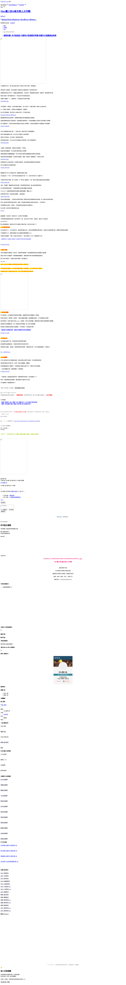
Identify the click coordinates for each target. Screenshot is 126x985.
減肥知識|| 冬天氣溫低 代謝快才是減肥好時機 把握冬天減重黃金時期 (30, 35)
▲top (2, 499)
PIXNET (52, 964)
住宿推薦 (3, 765)
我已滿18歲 (3, 982)
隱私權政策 (71, 964)
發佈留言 (3, 511)
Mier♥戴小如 (4, 482)
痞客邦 (13, 491)
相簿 (5, 25)
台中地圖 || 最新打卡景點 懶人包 (9, 845)
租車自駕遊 (3, 770)
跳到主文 (3, 16)
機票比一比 (3, 759)
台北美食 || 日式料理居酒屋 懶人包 (9, 861)
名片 (5, 29)
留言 (16, 491)
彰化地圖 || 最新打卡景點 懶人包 (9, 850)
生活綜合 (12, 23)
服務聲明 (77, 964)
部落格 (5, 27)
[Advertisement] (8, 546)
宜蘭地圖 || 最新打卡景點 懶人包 (9, 856)
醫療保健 (12, 495)
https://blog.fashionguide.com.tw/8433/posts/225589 (27, 421)
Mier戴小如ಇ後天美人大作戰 (15, 11)
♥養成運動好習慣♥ (20, 388)
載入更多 (3, 502)
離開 (8, 982)
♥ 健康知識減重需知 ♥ (15, 497)
